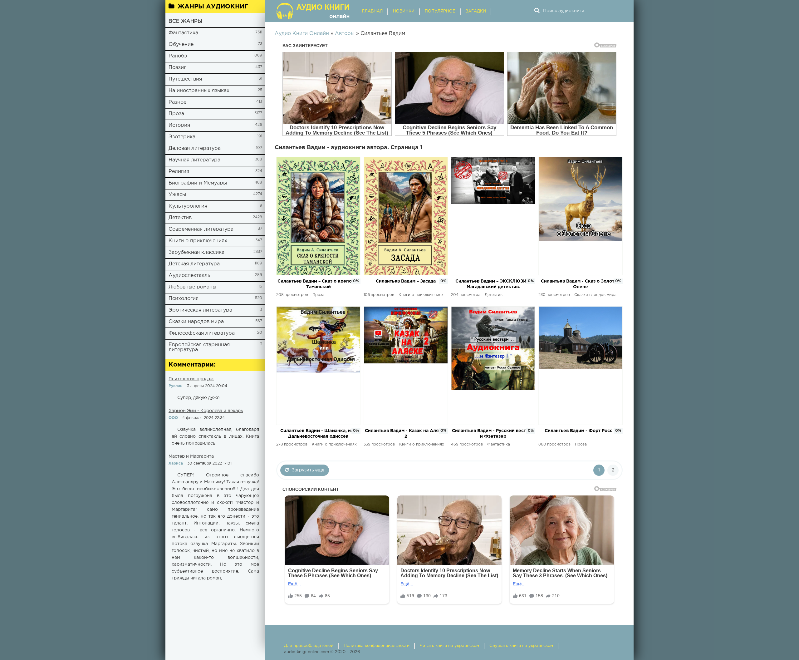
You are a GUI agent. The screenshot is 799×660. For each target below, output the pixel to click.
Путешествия (185, 79)
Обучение (181, 44)
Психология (184, 298)
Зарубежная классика (196, 252)
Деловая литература (195, 148)
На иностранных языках (199, 90)
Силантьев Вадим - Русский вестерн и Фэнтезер (493, 433)
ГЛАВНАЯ (372, 11)
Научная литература (194, 160)
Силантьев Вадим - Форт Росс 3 (580, 431)
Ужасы (177, 194)
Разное (177, 102)
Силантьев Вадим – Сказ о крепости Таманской (318, 284)
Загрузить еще (308, 470)
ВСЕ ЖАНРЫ (185, 21)
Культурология (188, 206)
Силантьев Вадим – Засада (406, 281)
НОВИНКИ (403, 11)
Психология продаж (191, 379)
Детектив (180, 217)
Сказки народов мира (196, 321)
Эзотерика (182, 137)
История (179, 125)
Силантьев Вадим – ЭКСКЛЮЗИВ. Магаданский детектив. (493, 284)
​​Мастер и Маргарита (191, 456)
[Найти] (537, 11)
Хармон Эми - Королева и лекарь (206, 411)
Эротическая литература (200, 310)
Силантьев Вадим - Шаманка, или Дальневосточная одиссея (318, 433)
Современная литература (201, 229)
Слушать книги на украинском (521, 646)
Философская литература (202, 333)
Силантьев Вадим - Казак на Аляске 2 (406, 433)
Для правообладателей (308, 646)
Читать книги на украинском (449, 646)
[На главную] (314, 11)
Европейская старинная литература (199, 347)
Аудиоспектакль (189, 275)
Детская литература (194, 264)
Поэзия (178, 67)
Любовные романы (192, 287)
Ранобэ (178, 56)
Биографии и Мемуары (198, 183)
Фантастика (183, 33)
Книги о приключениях (198, 241)
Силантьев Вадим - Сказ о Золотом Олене (580, 284)
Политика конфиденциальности (376, 646)
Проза (176, 113)
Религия (179, 171)
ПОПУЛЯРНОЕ (440, 11)
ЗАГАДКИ (476, 11)
